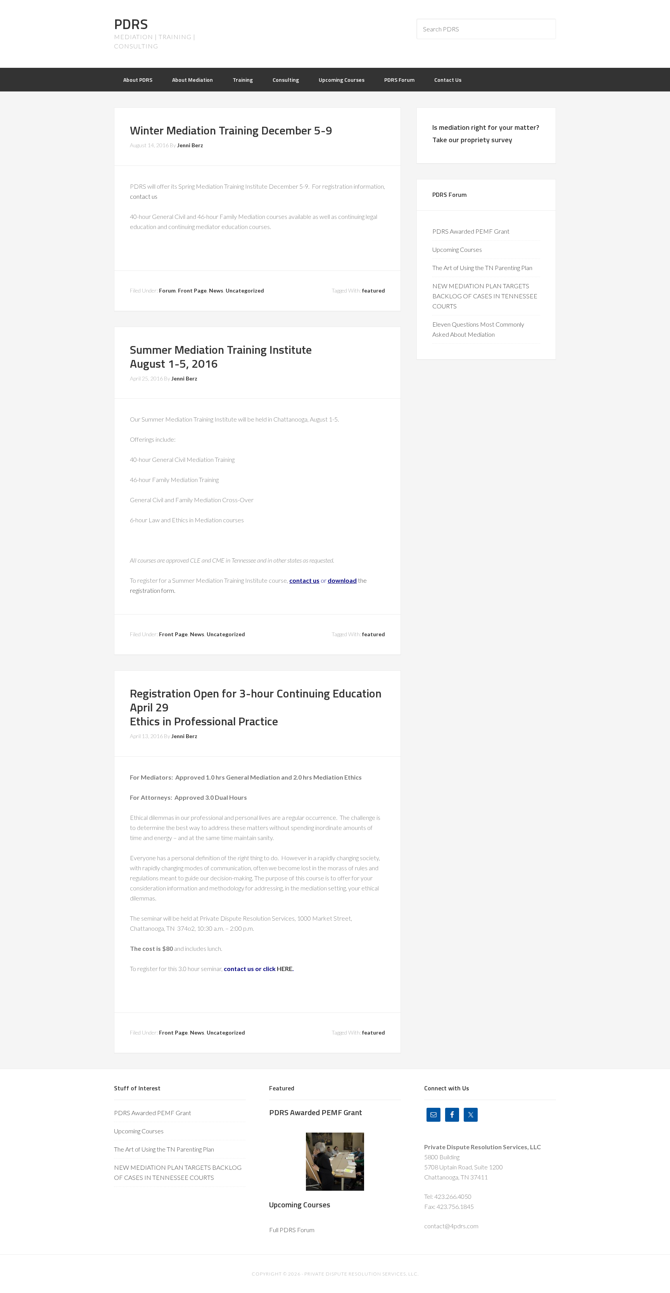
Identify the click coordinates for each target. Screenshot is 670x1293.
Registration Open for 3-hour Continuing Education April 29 (256, 700)
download (342, 580)
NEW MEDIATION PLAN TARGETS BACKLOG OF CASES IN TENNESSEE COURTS (484, 296)
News (216, 290)
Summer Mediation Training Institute (221, 349)
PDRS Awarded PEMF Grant (470, 231)
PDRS (131, 23)
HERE (284, 968)
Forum (167, 290)
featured (373, 290)
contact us (143, 196)
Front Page (192, 290)
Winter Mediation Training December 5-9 (231, 130)
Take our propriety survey (472, 139)
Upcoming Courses (457, 249)
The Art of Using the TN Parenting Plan (482, 267)
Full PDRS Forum (291, 1229)
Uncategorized (245, 290)
